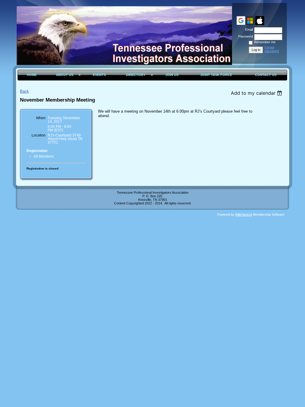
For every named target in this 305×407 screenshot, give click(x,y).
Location (39, 135)
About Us (64, 75)
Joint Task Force (216, 75)
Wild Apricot (243, 214)
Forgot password (271, 49)
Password (244, 36)
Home (32, 75)
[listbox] (257, 93)
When (41, 118)
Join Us (171, 75)
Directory (135, 75)
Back (24, 91)
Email (248, 29)
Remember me (265, 42)
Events (99, 75)
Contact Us (265, 75)
